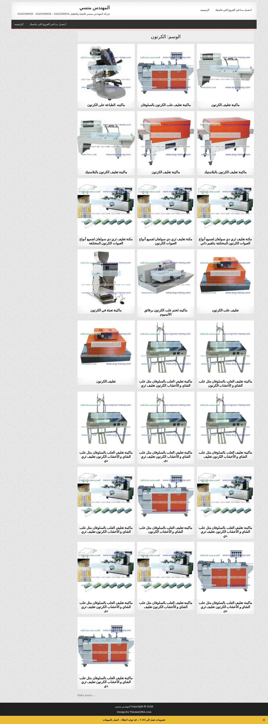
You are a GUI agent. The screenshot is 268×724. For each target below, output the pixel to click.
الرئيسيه (204, 10)
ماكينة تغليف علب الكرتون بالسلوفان (166, 104)
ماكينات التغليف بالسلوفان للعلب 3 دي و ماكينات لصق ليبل (166, 54)
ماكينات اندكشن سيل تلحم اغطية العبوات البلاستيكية (165, 258)
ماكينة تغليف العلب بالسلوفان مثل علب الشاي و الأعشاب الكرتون (225, 383)
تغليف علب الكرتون (225, 310)
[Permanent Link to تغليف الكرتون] (106, 349)
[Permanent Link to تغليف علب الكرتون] (225, 277)
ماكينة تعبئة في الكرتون (106, 310)
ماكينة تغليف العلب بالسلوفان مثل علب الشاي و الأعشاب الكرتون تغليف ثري (165, 383)
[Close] (264, 720)
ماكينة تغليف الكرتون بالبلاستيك (106, 172)
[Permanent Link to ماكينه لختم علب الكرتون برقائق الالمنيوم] (165, 277)
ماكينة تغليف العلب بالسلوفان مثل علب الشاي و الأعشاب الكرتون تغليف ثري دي (106, 456)
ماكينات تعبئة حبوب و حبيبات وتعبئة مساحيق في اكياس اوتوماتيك (106, 260)
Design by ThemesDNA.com (134, 712)
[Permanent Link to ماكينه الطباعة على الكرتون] (106, 72)
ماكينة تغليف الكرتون (225, 104)
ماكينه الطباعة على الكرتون (106, 104)
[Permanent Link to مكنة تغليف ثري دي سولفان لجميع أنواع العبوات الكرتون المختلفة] (106, 206)
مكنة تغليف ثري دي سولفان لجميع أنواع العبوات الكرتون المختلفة (106, 241)
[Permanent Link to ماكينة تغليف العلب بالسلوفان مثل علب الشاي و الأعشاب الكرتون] (225, 349)
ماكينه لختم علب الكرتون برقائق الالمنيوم (165, 312)
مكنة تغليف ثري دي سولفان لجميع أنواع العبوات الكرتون (165, 241)
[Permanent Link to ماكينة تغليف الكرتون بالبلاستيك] (106, 139)
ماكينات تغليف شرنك (225, 53)
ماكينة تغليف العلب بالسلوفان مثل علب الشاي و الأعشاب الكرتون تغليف (225, 454)
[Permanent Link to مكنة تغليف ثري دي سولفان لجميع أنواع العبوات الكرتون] (165, 206)
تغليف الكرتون (106, 381)
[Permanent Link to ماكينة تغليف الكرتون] (225, 72)
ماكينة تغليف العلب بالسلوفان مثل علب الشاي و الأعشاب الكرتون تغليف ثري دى (165, 456)
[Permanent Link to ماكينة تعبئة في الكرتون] (106, 277)
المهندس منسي (94, 7)
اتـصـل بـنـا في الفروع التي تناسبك (233, 10)
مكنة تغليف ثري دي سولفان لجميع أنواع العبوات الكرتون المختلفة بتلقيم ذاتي (225, 241)
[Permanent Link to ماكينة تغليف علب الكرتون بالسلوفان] (165, 72)
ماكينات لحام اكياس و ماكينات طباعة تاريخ (106, 53)
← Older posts (86, 695)
